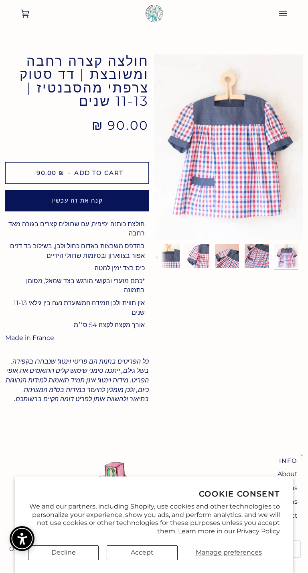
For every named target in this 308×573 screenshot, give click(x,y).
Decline (63, 552)
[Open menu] (291, 13)
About (288, 474)
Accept (142, 552)
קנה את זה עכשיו (77, 200)
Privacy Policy (258, 531)
